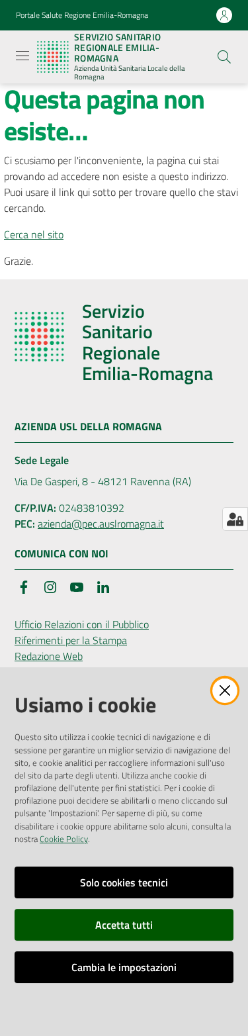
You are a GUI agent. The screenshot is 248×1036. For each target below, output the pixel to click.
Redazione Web (49, 656)
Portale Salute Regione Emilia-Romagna (82, 15)
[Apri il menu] (22, 56)
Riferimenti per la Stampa (71, 640)
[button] (224, 57)
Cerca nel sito (33, 234)
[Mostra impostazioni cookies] (235, 519)
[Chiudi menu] (200, 26)
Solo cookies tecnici (124, 882)
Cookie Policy (64, 838)
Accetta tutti (124, 925)
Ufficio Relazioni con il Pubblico (82, 624)
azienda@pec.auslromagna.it (101, 524)
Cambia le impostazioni (124, 967)
